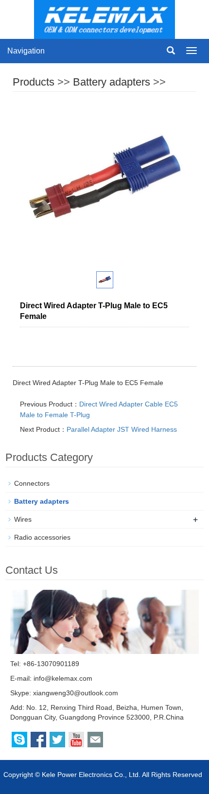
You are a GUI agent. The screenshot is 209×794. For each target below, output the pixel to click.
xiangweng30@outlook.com (75, 693)
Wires (23, 519)
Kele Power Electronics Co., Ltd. (91, 774)
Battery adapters (111, 82)
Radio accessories (42, 537)
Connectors (32, 483)
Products (33, 82)
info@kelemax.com (63, 678)
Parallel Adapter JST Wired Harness (122, 429)
